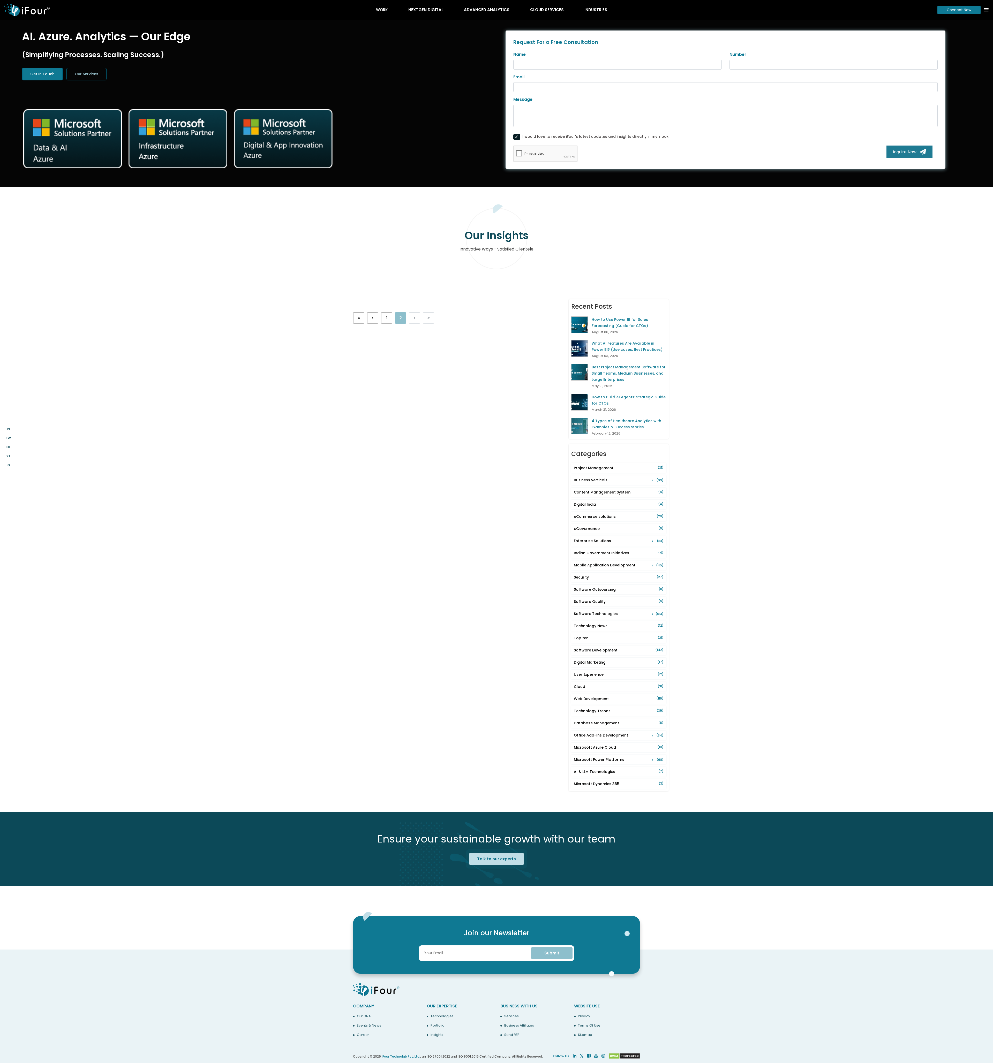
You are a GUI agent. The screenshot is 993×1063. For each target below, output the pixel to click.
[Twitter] (581, 1056)
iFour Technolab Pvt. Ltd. (401, 1056)
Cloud (619, 686)
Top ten (619, 638)
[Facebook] (589, 1056)
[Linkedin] (574, 1056)
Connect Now (959, 9)
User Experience (619, 674)
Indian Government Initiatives (619, 553)
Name (519, 54)
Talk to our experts (496, 859)
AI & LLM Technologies (619, 771)
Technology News (619, 625)
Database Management (619, 723)
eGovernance (619, 528)
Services (511, 1016)
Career (363, 1035)
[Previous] (358, 318)
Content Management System (619, 492)
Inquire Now (906, 152)
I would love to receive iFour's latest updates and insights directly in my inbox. (595, 136)
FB (8, 447)
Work (382, 9)
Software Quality (619, 601)
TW (8, 438)
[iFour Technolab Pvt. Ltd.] (376, 989)
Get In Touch (42, 74)
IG (8, 465)
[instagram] (603, 1056)
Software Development (619, 650)
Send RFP (512, 1035)
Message (522, 99)
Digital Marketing (619, 662)
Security (619, 577)
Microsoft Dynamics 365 (619, 783)
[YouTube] (596, 1056)
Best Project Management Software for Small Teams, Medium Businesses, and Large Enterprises (629, 373)
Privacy (584, 1016)
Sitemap (585, 1035)
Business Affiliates (519, 1025)
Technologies (442, 1016)
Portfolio (438, 1025)
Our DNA (364, 1016)
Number (737, 54)
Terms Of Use (589, 1025)
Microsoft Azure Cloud (619, 747)
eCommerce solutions (619, 516)
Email (518, 77)
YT (8, 456)
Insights (437, 1035)
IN (8, 429)
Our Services (86, 74)
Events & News (369, 1025)
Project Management (619, 467)
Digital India (619, 504)
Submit (551, 953)
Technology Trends (619, 710)
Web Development (619, 698)
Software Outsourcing (619, 589)
